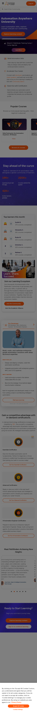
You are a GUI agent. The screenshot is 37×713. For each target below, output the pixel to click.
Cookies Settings (18, 709)
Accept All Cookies (18, 706)
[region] (18, 698)
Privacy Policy (16, 702)
